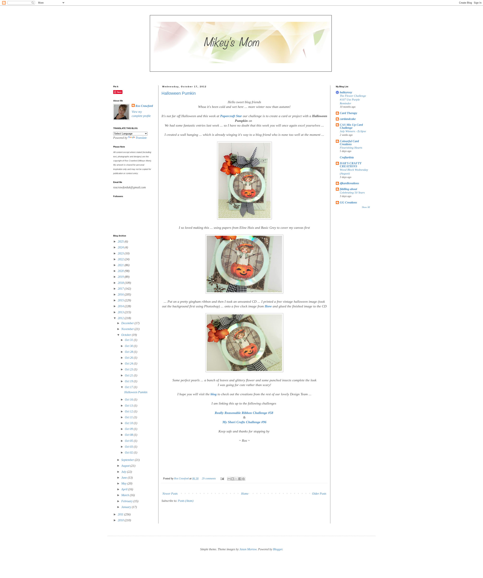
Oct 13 (129, 405)
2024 (121, 247)
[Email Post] (222, 478)
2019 (121, 276)
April (124, 489)
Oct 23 (129, 369)
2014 (121, 306)
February (127, 501)
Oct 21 (129, 375)
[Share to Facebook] (240, 479)
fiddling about (348, 189)
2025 (121, 241)
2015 (121, 300)
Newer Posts (170, 493)
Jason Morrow (248, 549)
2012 (121, 318)
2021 (121, 265)
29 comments (209, 478)
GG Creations (348, 202)
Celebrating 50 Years (352, 192)
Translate (141, 137)
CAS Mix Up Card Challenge (351, 126)
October (126, 334)
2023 (121, 253)
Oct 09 (129, 429)
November (128, 329)
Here (268, 306)
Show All (366, 207)
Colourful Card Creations (349, 143)
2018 (121, 282)
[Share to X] (236, 479)
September (128, 459)
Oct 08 (129, 434)
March (125, 495)
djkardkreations (349, 183)
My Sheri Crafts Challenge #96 (244, 422)
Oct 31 (129, 340)
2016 (121, 294)
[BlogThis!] (233, 479)
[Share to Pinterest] (243, 479)
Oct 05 (129, 440)
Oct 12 (129, 411)
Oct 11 (129, 417)
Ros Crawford (181, 478)
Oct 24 (129, 363)
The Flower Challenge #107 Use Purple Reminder (353, 99)
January (126, 507)
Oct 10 (129, 423)
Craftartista (347, 157)
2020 (121, 270)
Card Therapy (348, 113)
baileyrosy (346, 92)
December (128, 323)
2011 (121, 514)
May (124, 483)
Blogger (277, 549)
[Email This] (229, 479)
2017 (121, 288)
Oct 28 (129, 351)
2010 (121, 520)
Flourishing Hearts (351, 147)
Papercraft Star (231, 116)
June (124, 477)
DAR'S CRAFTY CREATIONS (350, 165)
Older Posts (319, 493)
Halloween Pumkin (179, 93)
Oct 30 (129, 346)
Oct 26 (129, 357)
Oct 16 (129, 399)
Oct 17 (129, 387)
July (124, 471)
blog (214, 394)
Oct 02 (129, 452)
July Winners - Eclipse (353, 131)
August (125, 465)
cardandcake (348, 119)
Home (244, 493)
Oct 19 (129, 381)
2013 (121, 312)
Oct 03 (129, 446)
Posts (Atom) (185, 500)
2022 (121, 259)
